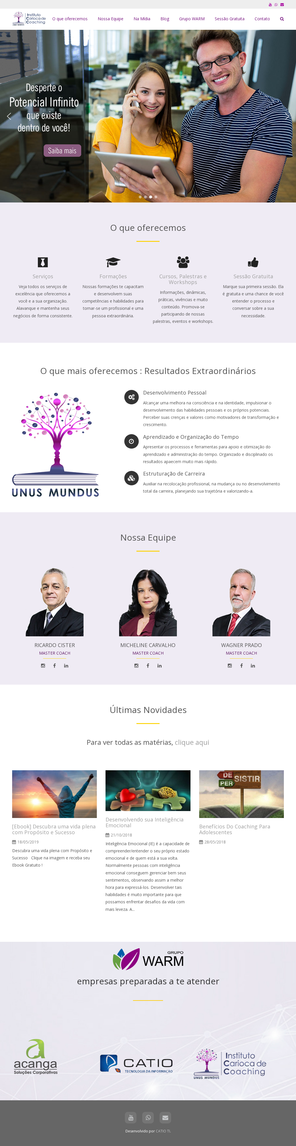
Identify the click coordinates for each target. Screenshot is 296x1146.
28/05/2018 (215, 842)
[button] (9, 116)
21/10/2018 (121, 835)
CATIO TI (163, 1131)
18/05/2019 (28, 842)
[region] (148, 116)
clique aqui (192, 742)
